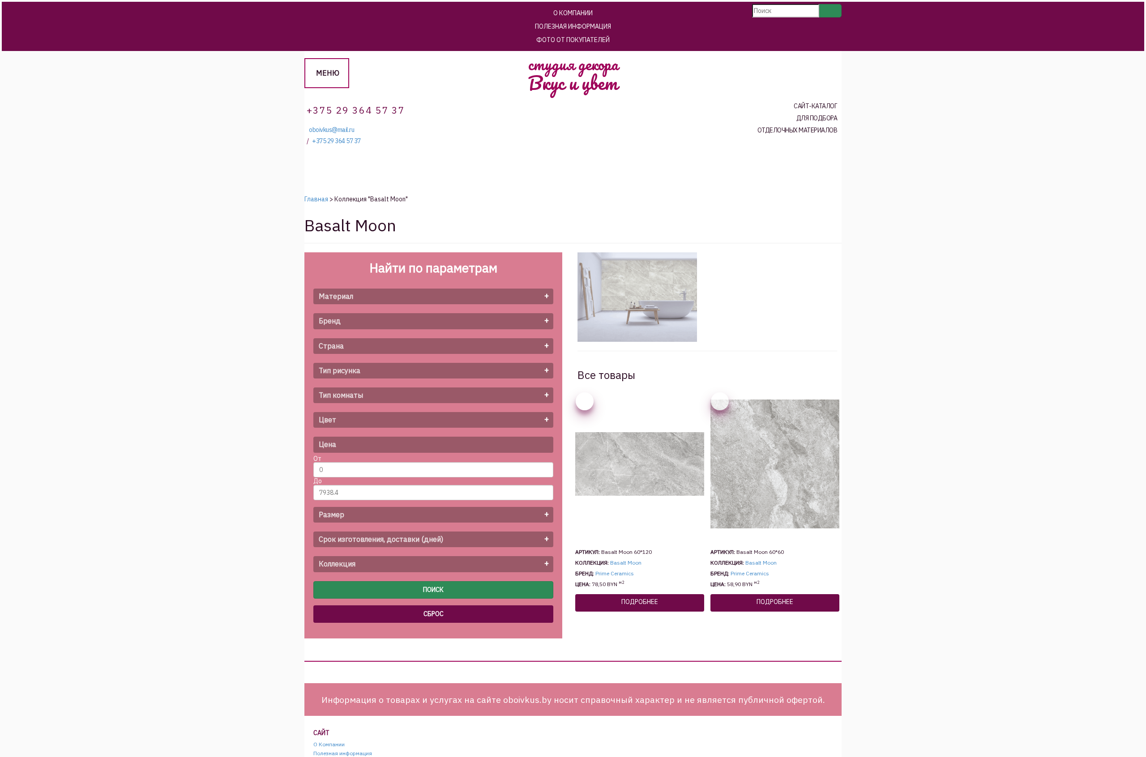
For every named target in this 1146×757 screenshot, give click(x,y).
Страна (331, 345)
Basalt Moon (625, 562)
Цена (327, 444)
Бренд (330, 320)
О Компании (573, 13)
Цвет (327, 419)
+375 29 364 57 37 (336, 141)
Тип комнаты (341, 395)
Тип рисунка (339, 370)
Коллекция (337, 563)
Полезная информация (573, 26)
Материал (336, 296)
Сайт (321, 733)
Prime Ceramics (614, 573)
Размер (331, 514)
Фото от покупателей (573, 40)
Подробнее (639, 602)
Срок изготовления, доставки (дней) (381, 539)
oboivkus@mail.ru (331, 130)
